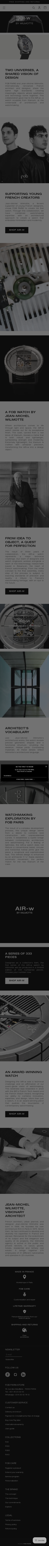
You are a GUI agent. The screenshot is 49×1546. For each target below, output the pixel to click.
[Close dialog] (46, 766)
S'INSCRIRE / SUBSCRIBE (24, 779)
